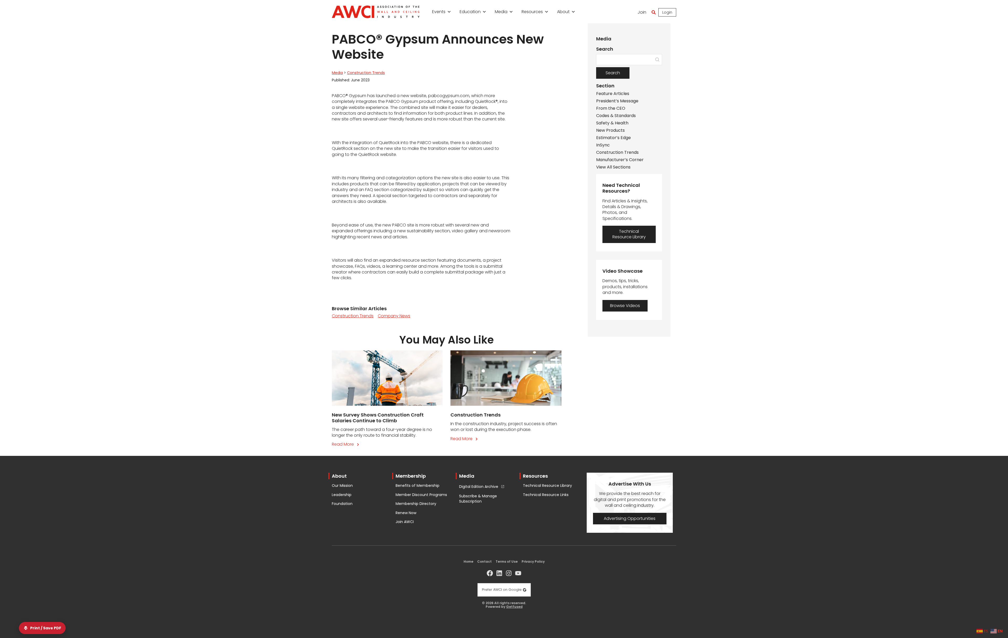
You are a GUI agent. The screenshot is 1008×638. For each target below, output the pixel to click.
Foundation (342, 503)
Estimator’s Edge (613, 137)
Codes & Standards (616, 115)
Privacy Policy (533, 561)
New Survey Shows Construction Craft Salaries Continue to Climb (378, 418)
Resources (532, 12)
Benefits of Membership (417, 485)
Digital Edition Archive (478, 486)
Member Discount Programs (421, 494)
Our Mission (342, 485)
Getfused (514, 607)
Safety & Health (612, 123)
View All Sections (613, 167)
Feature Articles (612, 93)
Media (501, 12)
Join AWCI (405, 521)
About (563, 12)
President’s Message (617, 101)
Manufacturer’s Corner (620, 159)
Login (667, 12)
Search (613, 73)
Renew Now (406, 512)
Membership (411, 476)
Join (642, 12)
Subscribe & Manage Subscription (478, 499)
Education (470, 12)
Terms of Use (507, 561)
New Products (610, 130)
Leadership (341, 494)
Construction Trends (366, 72)
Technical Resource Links (546, 494)
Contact (484, 561)
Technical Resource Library (547, 485)
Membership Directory (416, 503)
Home (468, 561)
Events (438, 12)
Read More (346, 444)
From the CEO (610, 108)
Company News (394, 316)
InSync (603, 145)
